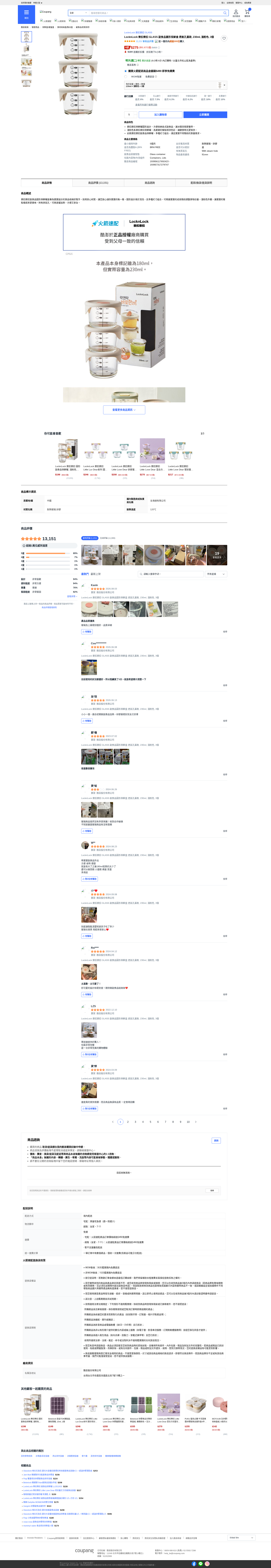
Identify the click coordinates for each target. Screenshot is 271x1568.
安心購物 (124, 1538)
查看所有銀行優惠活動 (146, 104)
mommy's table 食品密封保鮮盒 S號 (38, 1526)
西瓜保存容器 (58, 1456)
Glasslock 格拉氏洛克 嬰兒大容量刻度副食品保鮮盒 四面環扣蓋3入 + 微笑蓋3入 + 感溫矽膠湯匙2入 (64, 1514)
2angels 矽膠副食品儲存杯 (34, 1506)
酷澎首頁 (25, 27)
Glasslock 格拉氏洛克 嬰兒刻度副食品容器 (41, 1510)
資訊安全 (136, 1538)
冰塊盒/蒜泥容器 (42, 1456)
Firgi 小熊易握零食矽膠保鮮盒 (35, 1518)
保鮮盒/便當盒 (48, 27)
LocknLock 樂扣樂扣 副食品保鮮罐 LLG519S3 (42, 1486)
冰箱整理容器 (72, 1456)
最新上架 (96, 574)
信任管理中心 (88, 1538)
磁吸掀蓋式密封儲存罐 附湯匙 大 (37, 1494)
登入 (223, 3)
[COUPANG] (84, 1551)
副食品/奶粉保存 (83, 27)
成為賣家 (247, 3)
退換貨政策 (74, 1538)
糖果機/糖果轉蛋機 (113, 1456)
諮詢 (216, 1140)
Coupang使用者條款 (56, 1538)
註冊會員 (230, 3)
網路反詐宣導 (191, 1538)
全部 (72, 13)
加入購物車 (160, 114)
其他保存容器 (96, 1456)
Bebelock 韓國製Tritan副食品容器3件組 (40, 1482)
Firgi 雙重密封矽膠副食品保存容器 (37, 1479)
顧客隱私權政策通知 (107, 1538)
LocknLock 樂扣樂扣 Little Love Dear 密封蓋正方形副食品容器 (49, 1490)
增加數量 (135, 116)
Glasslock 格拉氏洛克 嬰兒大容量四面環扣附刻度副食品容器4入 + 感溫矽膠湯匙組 (57, 1471)
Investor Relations (35, 1538)
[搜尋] (225, 12)
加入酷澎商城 (175, 1538)
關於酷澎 (19, 1538)
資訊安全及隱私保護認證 (155, 1538)
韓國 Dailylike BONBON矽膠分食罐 (38, 1502)
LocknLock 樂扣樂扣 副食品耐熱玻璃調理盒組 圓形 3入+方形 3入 (50, 1498)
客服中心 (239, 3)
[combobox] (216, 574)
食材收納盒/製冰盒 (65, 27)
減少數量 (135, 113)
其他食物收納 (26, 1456)
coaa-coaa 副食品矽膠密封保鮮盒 (37, 1522)
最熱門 (85, 574)
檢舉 (212, 1191)
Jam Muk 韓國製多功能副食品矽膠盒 (38, 1475)
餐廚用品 (35, 27)
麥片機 (84, 1456)
